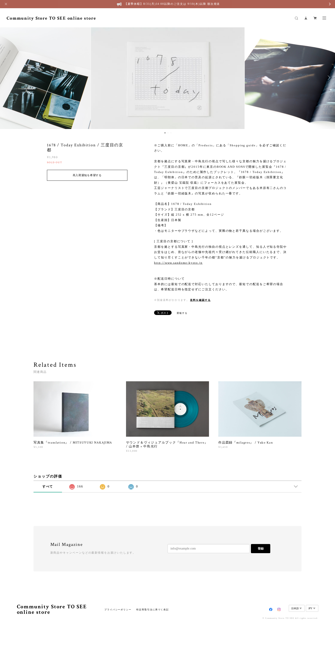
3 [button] (170, 132)
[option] (168, 77)
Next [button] (328, 77)
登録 (261, 548)
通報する (182, 313)
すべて (47, 486)
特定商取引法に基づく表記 (152, 609)
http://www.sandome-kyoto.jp (178, 262)
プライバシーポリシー (117, 609)
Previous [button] (7, 77)
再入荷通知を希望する (87, 175)
